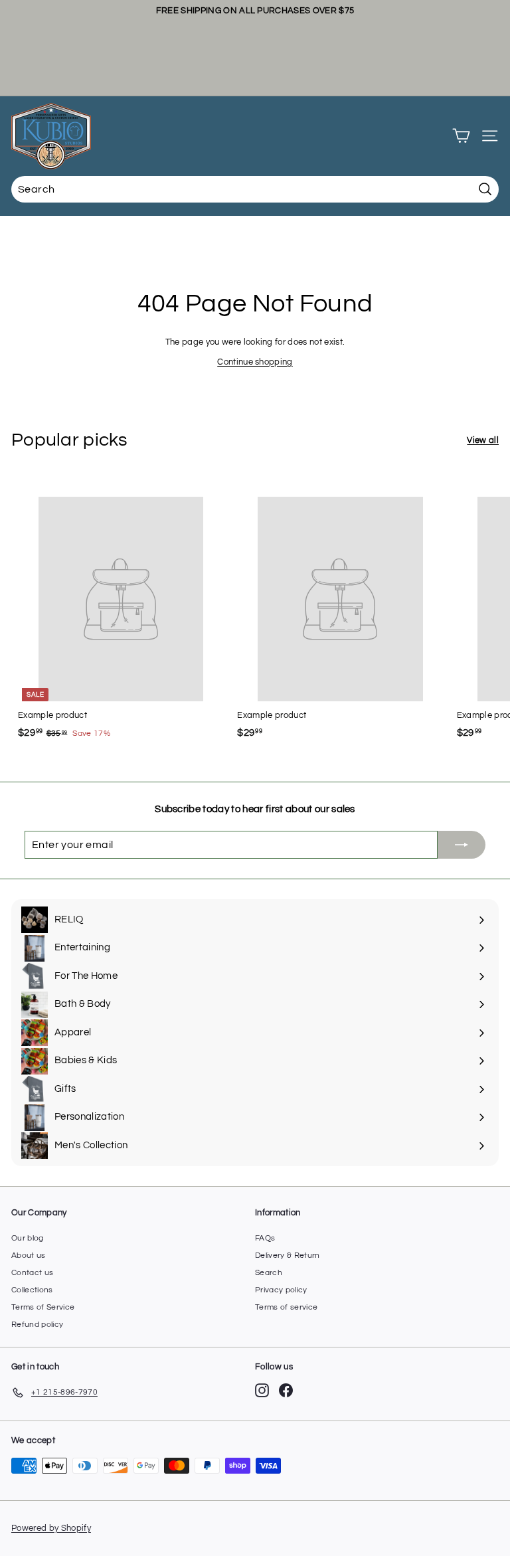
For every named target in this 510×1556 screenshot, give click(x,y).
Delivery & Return (287, 1255)
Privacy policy (281, 1290)
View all (483, 440)
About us (28, 1255)
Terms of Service (42, 1307)
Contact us (32, 1272)
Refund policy (37, 1324)
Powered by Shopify (51, 1528)
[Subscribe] (461, 845)
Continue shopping (255, 362)
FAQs (265, 1238)
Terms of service (286, 1307)
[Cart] (461, 135)
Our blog (27, 1238)
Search (268, 1272)
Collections (32, 1290)
